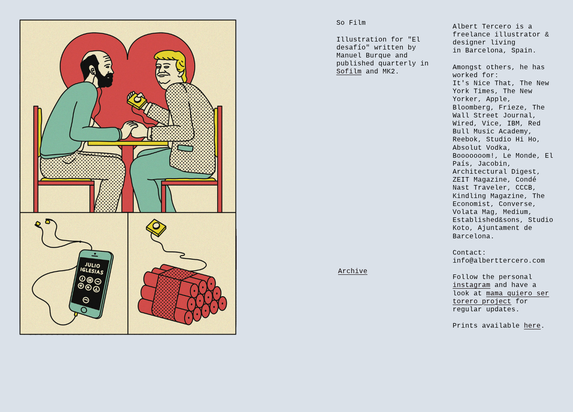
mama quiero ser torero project (501, 297)
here (532, 326)
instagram (471, 285)
